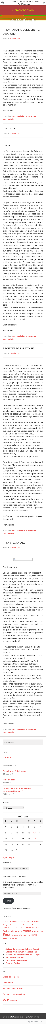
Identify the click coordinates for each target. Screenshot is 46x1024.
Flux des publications (13, 988)
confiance (22, 928)
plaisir (16, 935)
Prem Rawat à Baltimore (14, 771)
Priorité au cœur (15, 542)
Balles (30, 922)
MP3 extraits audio (14, 957)
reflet (20, 935)
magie (33, 931)
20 (34, 838)
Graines (6, 931)
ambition (12, 921)
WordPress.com (10, 1000)
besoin (35, 921)
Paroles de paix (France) (17, 960)
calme (29, 925)
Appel (25, 922)
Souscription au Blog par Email (14, 876)
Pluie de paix (9, 779)
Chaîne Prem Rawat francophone (21, 951)
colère (16, 928)
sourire (6, 938)
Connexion (8, 982)
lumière (25, 931)
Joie (12, 931)
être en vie (13, 938)
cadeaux (24, 925)
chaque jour (35, 925)
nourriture (39, 931)
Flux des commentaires (14, 994)
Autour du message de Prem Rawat (22, 949)
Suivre (8, 900)
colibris (11, 928)
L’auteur (9, 128)
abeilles (5, 922)
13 (34, 832)
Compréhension (23, 10)
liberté (17, 931)
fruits (38, 928)
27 (34, 844)
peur (12, 935)
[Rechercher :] (23, 742)
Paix (6, 934)
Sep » (11, 857)
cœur (28, 927)
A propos (7, 757)
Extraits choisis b (19, 116)
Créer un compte (11, 977)
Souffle (34, 935)
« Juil (5, 857)
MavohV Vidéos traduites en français (23, 954)
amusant (20, 922)
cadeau (18, 925)
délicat (33, 928)
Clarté (6, 927)
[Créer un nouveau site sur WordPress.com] (23, 2)
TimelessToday (13, 963)
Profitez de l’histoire (18, 348)
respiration (26, 935)
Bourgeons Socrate (9, 925)
